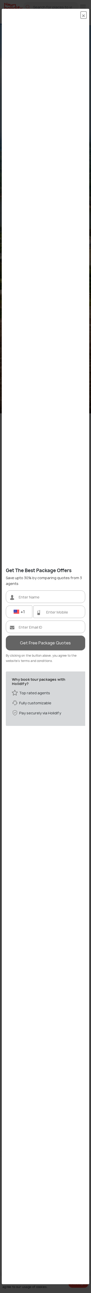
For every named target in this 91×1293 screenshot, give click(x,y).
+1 (22, 612)
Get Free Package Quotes (45, 643)
